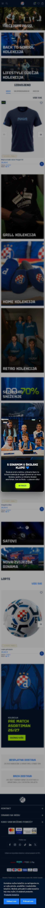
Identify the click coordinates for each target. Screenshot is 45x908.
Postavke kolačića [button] (11, 895)
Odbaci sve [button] (11, 901)
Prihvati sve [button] (28, 901)
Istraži (23, 486)
